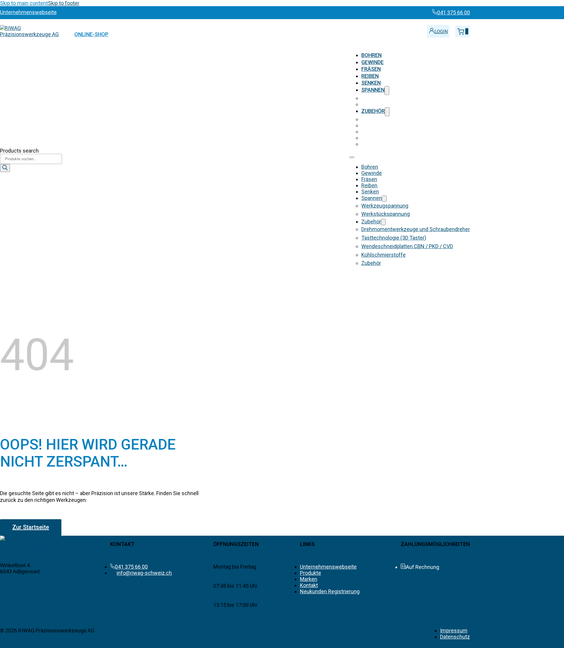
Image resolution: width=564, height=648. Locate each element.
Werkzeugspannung (384, 98)
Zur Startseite (30, 527)
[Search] (5, 168)
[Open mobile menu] (352, 157)
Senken (371, 83)
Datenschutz (455, 637)
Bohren (371, 55)
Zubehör (373, 111)
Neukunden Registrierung (330, 591)
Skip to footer (63, 3)
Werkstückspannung (385, 104)
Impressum (453, 630)
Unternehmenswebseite (328, 567)
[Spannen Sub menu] (387, 90)
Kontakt (309, 585)
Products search (19, 151)
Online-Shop (91, 34)
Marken (308, 579)
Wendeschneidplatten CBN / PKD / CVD (407, 131)
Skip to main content (24, 3)
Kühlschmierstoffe (383, 138)
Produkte (310, 573)
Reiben (370, 76)
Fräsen (371, 69)
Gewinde (372, 62)
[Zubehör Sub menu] (387, 111)
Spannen (373, 90)
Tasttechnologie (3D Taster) (393, 125)
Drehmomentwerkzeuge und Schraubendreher (415, 119)
